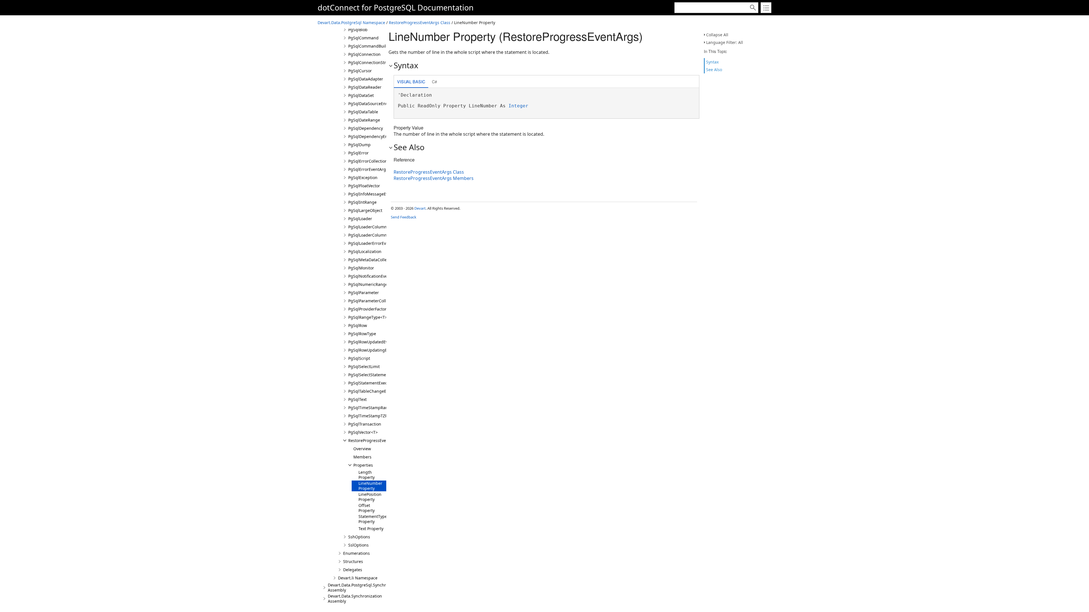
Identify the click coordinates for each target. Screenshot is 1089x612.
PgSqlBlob (358, 29)
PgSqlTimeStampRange (370, 407)
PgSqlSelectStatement (369, 374)
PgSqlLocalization (364, 251)
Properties (363, 465)
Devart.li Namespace (357, 578)
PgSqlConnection (364, 54)
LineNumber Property (370, 486)
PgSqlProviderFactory (368, 309)
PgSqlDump (359, 144)
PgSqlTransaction (364, 424)
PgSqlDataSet (361, 95)
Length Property (366, 474)
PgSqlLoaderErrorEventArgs (374, 243)
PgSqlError (358, 153)
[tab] (411, 82)
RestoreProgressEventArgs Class (419, 22)
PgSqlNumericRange (368, 284)
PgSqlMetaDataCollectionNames (379, 259)
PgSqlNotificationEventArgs (374, 276)
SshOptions (359, 536)
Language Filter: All (724, 42)
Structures (353, 561)
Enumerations (356, 553)
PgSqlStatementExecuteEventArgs (380, 383)
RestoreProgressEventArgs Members (434, 178)
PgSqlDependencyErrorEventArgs (380, 136)
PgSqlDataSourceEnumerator (376, 103)
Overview (362, 448)
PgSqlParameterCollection (373, 300)
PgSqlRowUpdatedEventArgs (375, 342)
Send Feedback (403, 217)
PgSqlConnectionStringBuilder (377, 62)
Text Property (370, 528)
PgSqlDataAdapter (365, 79)
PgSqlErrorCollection (367, 161)
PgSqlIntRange (362, 202)
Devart (420, 208)
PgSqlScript (359, 358)
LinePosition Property (369, 497)
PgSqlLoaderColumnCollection (377, 235)
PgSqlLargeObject (365, 210)
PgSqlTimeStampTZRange (372, 415)
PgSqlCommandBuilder (370, 46)
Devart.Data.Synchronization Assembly (355, 598)
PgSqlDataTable (363, 111)
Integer (518, 106)
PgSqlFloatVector (364, 185)
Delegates (352, 569)
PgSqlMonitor (361, 268)
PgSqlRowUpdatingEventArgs (376, 350)
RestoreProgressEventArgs (373, 440)
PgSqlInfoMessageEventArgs (375, 194)
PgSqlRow (357, 325)
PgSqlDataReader (364, 87)
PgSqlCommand (363, 38)
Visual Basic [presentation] (411, 81)
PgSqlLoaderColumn (367, 227)
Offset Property (366, 508)
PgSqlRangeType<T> (367, 317)
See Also (714, 69)
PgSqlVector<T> (363, 432)
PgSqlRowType (362, 333)
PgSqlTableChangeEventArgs (375, 391)
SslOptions (358, 545)
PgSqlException (362, 177)
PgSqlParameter (363, 292)
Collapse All (717, 34)
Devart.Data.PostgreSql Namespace (351, 22)
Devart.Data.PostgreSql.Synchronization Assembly (366, 587)
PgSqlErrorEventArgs (368, 169)
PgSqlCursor (360, 70)
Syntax (712, 62)
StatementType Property (372, 519)
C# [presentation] (434, 81)
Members (362, 457)
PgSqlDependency (365, 128)
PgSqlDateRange (364, 120)
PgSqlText (357, 399)
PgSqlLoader (360, 218)
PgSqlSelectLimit (364, 366)
